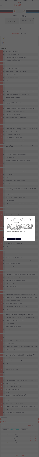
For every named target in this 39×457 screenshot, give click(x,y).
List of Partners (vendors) (11, 236)
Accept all (19, 238)
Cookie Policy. (16, 222)
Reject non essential (11, 238)
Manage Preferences (30, 238)
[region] (19, 228)
